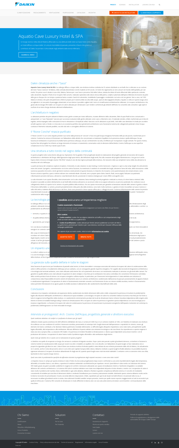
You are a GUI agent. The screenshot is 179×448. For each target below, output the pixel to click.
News (19, 424)
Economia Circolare (24, 433)
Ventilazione (54, 13)
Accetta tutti (66, 237)
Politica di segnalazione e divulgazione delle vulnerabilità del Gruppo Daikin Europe (144, 418)
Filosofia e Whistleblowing (26, 427)
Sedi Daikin (96, 427)
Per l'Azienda (59, 424)
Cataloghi (81, 13)
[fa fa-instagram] (162, 442)
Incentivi (92, 13)
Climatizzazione (23, 13)
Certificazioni (22, 421)
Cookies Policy (33, 442)
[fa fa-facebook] (152, 442)
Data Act (18, 445)
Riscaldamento (39, 13)
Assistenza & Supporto (100, 421)
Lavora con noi (98, 433)
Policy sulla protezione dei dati (49, 442)
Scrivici (95, 430)
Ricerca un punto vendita (101, 424)
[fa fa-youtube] (158, 442)
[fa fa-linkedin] (155, 442)
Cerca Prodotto (23, 430)
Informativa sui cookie (100, 231)
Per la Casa (59, 421)
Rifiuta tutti (86, 237)
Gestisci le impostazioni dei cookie (71, 246)
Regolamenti (79, 442)
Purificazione (68, 13)
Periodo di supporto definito (139, 414)
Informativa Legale (91, 442)
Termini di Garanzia (67, 442)
